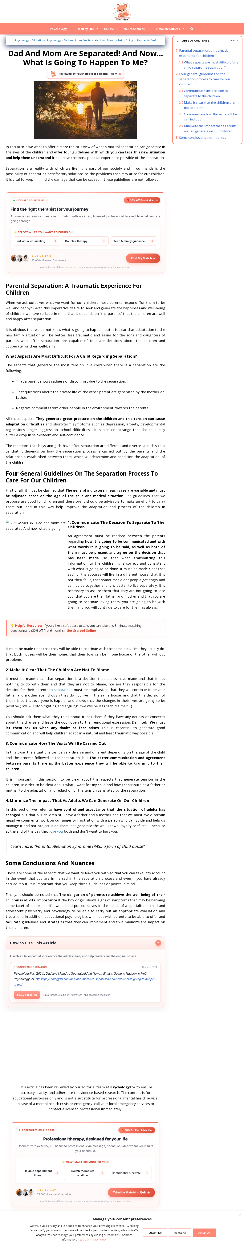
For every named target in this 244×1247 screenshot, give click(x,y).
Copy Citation (27, 995)
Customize (155, 1232)
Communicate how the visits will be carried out (210, 116)
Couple (109, 29)
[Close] (240, 1214)
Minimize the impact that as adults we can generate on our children (210, 128)
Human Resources (167, 29)
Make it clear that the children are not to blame (209, 105)
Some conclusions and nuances (202, 137)
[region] (122, 1229)
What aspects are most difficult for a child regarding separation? (211, 65)
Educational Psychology (46, 40)
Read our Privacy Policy (92, 1239)
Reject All (180, 1232)
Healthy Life (85, 29)
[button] (207, 40)
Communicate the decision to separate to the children (206, 93)
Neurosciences (134, 29)
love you (56, 831)
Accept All (204, 1232)
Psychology (58, 29)
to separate (58, 689)
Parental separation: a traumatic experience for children (203, 53)
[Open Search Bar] (191, 29)
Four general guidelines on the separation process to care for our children (204, 79)
